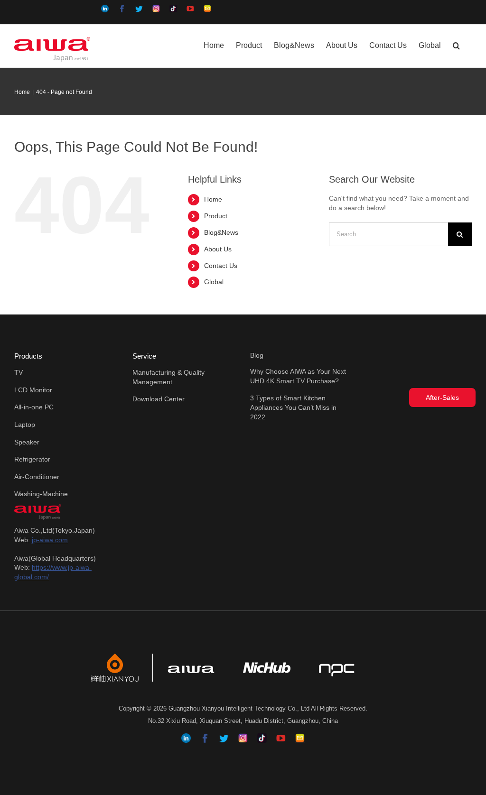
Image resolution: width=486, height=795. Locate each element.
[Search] (456, 45)
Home (213, 199)
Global (214, 282)
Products (28, 356)
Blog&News (221, 232)
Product (215, 216)
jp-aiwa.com (50, 540)
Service (144, 356)
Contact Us (220, 265)
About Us (218, 249)
